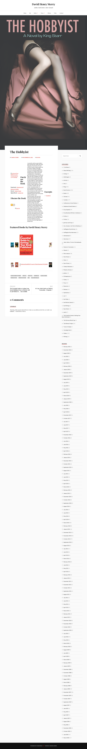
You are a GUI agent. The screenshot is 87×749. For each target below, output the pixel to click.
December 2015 (67, 460)
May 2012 (65, 568)
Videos (65, 333)
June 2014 (65, 512)
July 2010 (65, 633)
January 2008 (66, 689)
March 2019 (66, 395)
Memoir (65, 250)
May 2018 (65, 408)
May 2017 (65, 428)
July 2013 (65, 548)
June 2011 (65, 601)
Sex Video (65, 299)
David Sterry (15, 157)
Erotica (30, 275)
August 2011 (66, 594)
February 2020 (66, 366)
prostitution (22, 277)
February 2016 (66, 454)
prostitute (14, 277)
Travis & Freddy (67, 326)
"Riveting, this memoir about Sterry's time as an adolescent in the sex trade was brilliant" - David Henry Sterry (31, 310)
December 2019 (67, 372)
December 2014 (67, 496)
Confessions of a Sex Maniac (70, 203)
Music (64, 260)
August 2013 (66, 545)
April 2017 (66, 431)
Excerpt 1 (48, 195)
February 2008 (66, 685)
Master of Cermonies (68, 247)
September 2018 (67, 402)
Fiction (65, 219)
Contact (61, 13)
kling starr (44, 275)
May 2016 (65, 447)
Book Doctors (66, 190)
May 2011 (65, 604)
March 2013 (66, 558)
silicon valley (35, 277)
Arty (64, 183)
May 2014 (65, 516)
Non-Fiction (66, 263)
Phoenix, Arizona (67, 269)
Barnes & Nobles (15, 189)
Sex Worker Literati (68, 302)
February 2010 (66, 646)
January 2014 (66, 529)
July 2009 (65, 653)
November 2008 (67, 672)
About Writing (66, 170)
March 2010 (66, 643)
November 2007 (67, 695)
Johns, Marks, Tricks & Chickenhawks (72, 242)
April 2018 (66, 411)
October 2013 (66, 539)
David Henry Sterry (43, 4)
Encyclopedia (66, 209)
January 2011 (66, 617)
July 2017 (65, 421)
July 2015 (65, 473)
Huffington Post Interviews (69, 232)
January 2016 (66, 457)
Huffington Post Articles (69, 229)
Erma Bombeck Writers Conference (71, 212)
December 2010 (67, 620)
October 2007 (66, 698)
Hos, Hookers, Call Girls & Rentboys (72, 226)
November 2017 (67, 415)
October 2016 (66, 438)
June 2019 (65, 385)
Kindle (16, 191)
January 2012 (66, 578)
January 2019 (66, 398)
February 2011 (66, 614)
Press (42, 13)
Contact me (20, 192)
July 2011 (65, 597)
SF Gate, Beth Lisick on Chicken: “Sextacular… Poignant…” (44, 289)
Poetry (65, 279)
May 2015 (65, 480)
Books (35, 13)
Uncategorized (67, 330)
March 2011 (66, 610)
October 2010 (66, 627)
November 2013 (67, 535)
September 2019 (67, 376)
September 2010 (67, 630)
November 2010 (67, 623)
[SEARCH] (80, 156)
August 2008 (66, 679)
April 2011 (66, 607)
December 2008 (67, 669)
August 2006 (66, 721)
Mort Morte (66, 256)
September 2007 (67, 702)
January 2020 (66, 369)
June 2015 (65, 477)
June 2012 (65, 565)
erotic (24, 275)
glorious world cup (67, 222)
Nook (19, 191)
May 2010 (65, 640)
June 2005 (65, 734)
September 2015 (67, 467)
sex (28, 277)
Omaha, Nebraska (67, 266)
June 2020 (65, 359)
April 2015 (66, 483)
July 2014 (65, 509)
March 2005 (66, 737)
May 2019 (65, 389)
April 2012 (66, 571)
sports (64, 312)
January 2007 (66, 718)
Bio (30, 13)
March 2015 (66, 486)
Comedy (65, 199)
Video (55, 13)
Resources (65, 286)
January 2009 (66, 666)
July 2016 (65, 441)
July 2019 (65, 382)
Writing (65, 336)
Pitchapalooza (66, 276)
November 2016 (67, 434)
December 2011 (67, 581)
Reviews (65, 289)
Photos (49, 13)
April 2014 (66, 519)
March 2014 (66, 522)
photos (65, 273)
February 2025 (66, 346)
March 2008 (66, 682)
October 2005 (66, 731)
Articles (65, 180)
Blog (64, 186)
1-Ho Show (66, 167)
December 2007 (67, 692)
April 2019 (66, 392)
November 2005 (67, 728)
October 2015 (66, 464)
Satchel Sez (66, 292)
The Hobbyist (19, 152)
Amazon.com (20, 187)
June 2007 (65, 708)
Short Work (66, 309)
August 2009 (66, 649)
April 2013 (66, 555)
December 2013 (67, 532)
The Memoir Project (68, 323)
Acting (65, 173)
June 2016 (65, 444)
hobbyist (36, 275)
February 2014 (66, 526)
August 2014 (66, 506)
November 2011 (67, 584)
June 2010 (65, 636)
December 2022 (67, 350)
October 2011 (66, 587)
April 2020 (66, 363)
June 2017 (65, 425)
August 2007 (66, 705)
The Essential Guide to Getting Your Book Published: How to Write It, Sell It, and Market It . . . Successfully (20, 290)
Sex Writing (66, 305)
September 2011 (67, 591)
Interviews (65, 239)
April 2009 (66, 656)
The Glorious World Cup (69, 320)
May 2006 (65, 724)
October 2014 (66, 499)
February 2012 (66, 574)
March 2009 (66, 659)
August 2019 (66, 379)
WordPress (39, 745)
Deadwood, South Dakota (69, 206)
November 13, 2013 (28, 157)
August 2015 (66, 470)
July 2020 (65, 356)
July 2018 (65, 405)
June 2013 (65, 552)
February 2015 (66, 490)
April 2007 (66, 715)
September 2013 (67, 542)
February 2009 (66, 662)
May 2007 (65, 711)
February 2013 (66, 561)
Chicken (65, 196)
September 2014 (67, 503)
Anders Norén (53, 745)
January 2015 (66, 493)
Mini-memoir (66, 253)
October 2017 (66, 418)
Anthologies (66, 177)
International (66, 235)
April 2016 (66, 451)
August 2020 (66, 353)
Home (25, 13)
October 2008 (66, 675)
